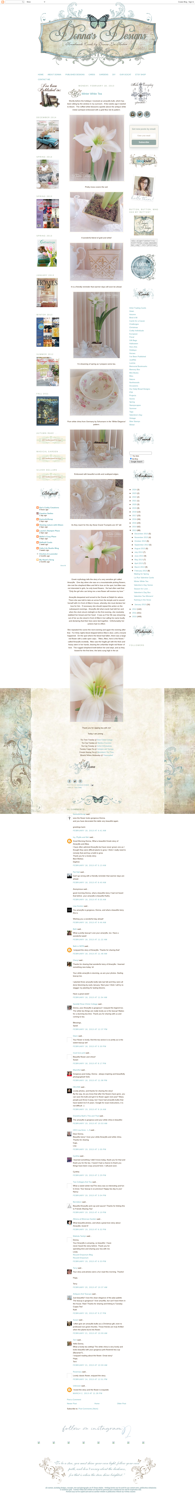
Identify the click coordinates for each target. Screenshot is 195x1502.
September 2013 (142, 545)
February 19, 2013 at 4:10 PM (89, 1212)
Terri (75, 1340)
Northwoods (134, 382)
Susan (75, 1320)
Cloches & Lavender (48, 554)
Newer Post (72, 1403)
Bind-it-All (133, 318)
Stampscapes (135, 405)
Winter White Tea (141, 581)
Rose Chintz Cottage (104, 740)
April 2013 (139, 563)
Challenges (134, 324)
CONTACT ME (44, 79)
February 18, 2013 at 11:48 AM (90, 954)
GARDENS (103, 74)
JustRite (132, 360)
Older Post (121, 1403)
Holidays (132, 350)
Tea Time (78, 787)
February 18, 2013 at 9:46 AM (89, 922)
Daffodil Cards (45, 542)
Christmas (133, 327)
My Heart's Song (46, 560)
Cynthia (76, 1156)
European (133, 334)
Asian (131, 311)
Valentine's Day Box (142, 592)
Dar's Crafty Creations (49, 507)
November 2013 (142, 537)
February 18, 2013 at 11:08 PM (90, 1080)
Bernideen (77, 1202)
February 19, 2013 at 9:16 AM (89, 1109)
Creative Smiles (46, 513)
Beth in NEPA (78, 946)
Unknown (77, 1386)
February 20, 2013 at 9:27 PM (89, 1313)
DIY (113, 74)
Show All (63, 565)
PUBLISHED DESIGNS (74, 74)
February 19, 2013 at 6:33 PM (89, 1261)
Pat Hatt (76, 872)
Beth (75, 929)
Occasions (133, 386)
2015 (134, 523)
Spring (132, 402)
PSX (131, 392)
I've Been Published (137, 356)
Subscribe (144, 142)
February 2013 (141, 571)
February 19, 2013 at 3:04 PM (89, 1195)
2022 (134, 497)
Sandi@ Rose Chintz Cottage (85, 1004)
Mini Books (133, 373)
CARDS (92, 74)
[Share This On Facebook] (69, 781)
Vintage (132, 418)
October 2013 (141, 541)
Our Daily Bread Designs (139, 389)
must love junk (79, 1053)
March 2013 (140, 567)
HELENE (76, 1087)
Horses (132, 353)
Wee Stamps (134, 421)
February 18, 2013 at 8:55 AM (89, 899)
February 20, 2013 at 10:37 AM (90, 1287)
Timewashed (108, 755)
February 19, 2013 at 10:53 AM (90, 1123)
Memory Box (134, 369)
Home (96, 1403)
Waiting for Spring (141, 574)
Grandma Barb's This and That (86, 1116)
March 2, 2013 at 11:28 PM (87, 1393)
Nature (132, 379)
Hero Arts (133, 347)
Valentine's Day (135, 415)
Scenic (132, 399)
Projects (132, 395)
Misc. (131, 376)
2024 (134, 489)
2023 (134, 493)
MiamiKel (77, 1070)
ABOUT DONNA (54, 74)
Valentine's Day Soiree (143, 585)
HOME (41, 74)
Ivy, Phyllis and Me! (81, 837)
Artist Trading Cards (137, 308)
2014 (134, 527)
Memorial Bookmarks (138, 366)
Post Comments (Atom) (88, 1409)
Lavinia (132, 363)
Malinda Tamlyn (79, 1236)
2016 (134, 519)
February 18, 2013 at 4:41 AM (89, 831)
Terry (75, 1268)
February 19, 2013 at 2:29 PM (89, 1175)
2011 (134, 613)
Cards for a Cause (137, 321)
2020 (134, 504)
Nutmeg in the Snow (142, 600)
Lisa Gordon (78, 906)
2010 (134, 616)
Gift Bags (133, 340)
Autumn (132, 314)
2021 (134, 501)
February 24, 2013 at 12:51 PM (90, 1379)
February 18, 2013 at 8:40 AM (89, 882)
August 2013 (140, 548)
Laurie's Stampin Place (49, 531)
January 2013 (141, 604)
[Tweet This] (74, 781)
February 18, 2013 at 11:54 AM (90, 997)
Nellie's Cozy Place (47, 536)
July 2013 (139, 552)
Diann (75, 1036)
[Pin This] (80, 781)
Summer (132, 408)
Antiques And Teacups (82, 1294)
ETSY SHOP (140, 74)
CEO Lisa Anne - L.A (81, 1130)
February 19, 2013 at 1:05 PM (89, 1149)
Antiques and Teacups (105, 749)
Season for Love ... (142, 589)
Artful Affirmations (104, 746)
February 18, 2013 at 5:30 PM (89, 1046)
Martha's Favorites (104, 743)
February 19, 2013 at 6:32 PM (89, 1229)
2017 (134, 515)
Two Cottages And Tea (82, 1182)
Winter (132, 425)
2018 (134, 512)
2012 (134, 609)
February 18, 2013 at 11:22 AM (90, 939)
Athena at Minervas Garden (84, 1219)
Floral (131, 337)
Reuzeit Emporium (80, 1258)
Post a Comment (74, 1399)
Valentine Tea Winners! (143, 596)
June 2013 (139, 556)
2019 (134, 508)
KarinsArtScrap (46, 519)
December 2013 (142, 534)
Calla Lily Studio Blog (49, 548)
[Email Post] (92, 785)
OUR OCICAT (125, 74)
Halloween (133, 343)
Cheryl (75, 960)
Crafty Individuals (136, 330)
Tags (131, 412)
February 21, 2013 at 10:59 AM (90, 1333)
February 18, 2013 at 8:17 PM (89, 1063)
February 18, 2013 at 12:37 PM (90, 1029)
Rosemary (77, 1372)
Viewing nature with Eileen (51, 525)
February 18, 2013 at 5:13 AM (89, 865)
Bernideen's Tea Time (105, 752)
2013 (134, 530)
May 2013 (139, 560)
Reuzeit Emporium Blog (83, 1255)
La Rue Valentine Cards (144, 578)
